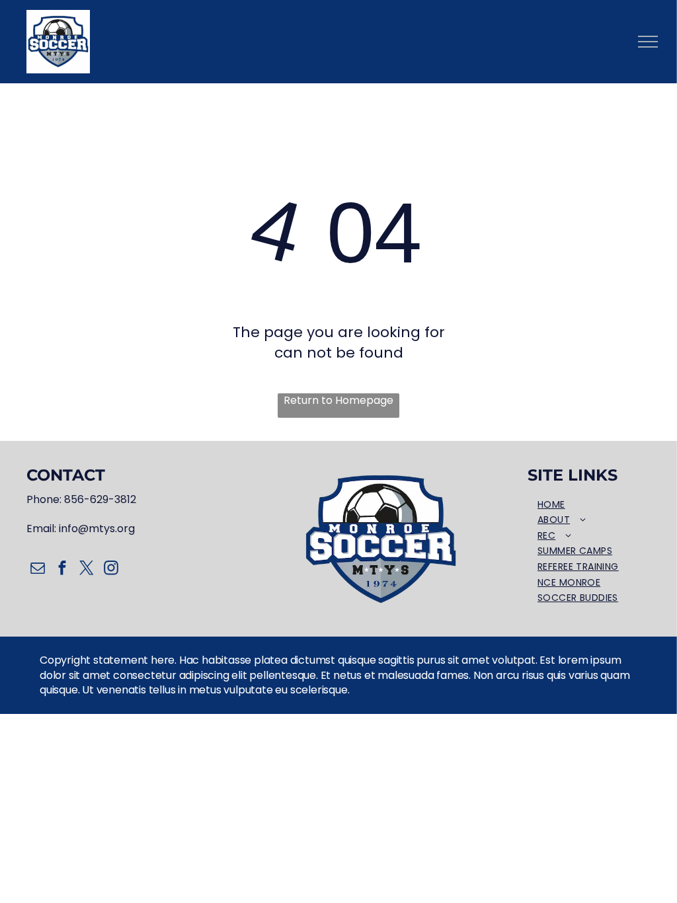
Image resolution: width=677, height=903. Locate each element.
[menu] (648, 41)
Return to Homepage (338, 400)
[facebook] (62, 569)
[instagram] (111, 569)
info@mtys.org (97, 528)
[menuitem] (589, 505)
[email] (37, 569)
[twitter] (86, 569)
